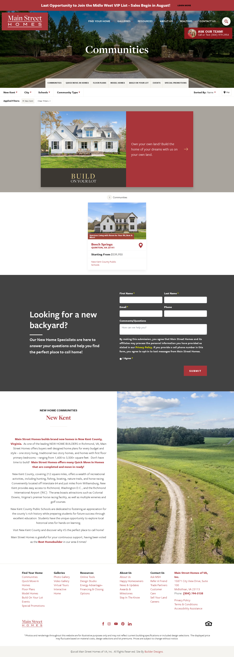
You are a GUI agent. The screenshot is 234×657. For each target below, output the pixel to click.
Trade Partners (158, 585)
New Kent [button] (9, 92)
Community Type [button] (67, 92)
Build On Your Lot (139, 82)
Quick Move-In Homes (77, 82)
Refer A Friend (158, 581)
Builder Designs (154, 651)
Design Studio (88, 581)
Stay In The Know (130, 597)
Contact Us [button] (208, 21)
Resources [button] (145, 21)
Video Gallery (61, 581)
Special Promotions (176, 82)
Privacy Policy (144, 347)
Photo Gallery (62, 577)
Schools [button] (43, 92)
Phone (168, 307)
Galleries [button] (124, 21)
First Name (127, 293)
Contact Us (157, 573)
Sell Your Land (158, 597)
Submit (195, 371)
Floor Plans (99, 82)
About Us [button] (166, 21)
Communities (54, 82)
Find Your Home (32, 573)
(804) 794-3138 (193, 593)
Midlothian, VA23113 (187, 589)
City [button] (26, 92)
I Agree (128, 358)
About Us (126, 573)
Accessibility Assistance (188, 608)
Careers (154, 601)
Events (157, 82)
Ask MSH (155, 577)
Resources (87, 573)
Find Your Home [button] (99, 21)
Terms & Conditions (186, 604)
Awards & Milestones (126, 591)
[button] (227, 21)
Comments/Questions (133, 321)
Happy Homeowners (131, 581)
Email (124, 307)
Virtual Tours (61, 585)
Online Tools (87, 577)
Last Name (171, 293)
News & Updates (129, 585)
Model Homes (117, 82)
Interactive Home (60, 591)
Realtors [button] (186, 21)
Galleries (59, 573)
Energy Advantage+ (91, 585)
